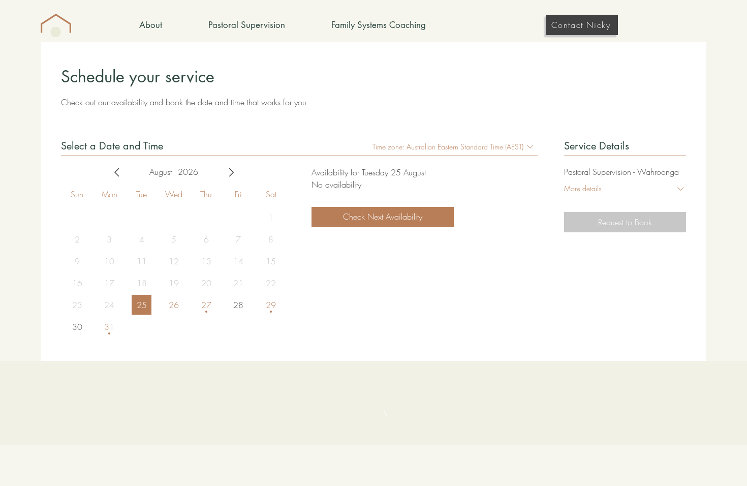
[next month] (231, 172)
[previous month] (117, 172)
